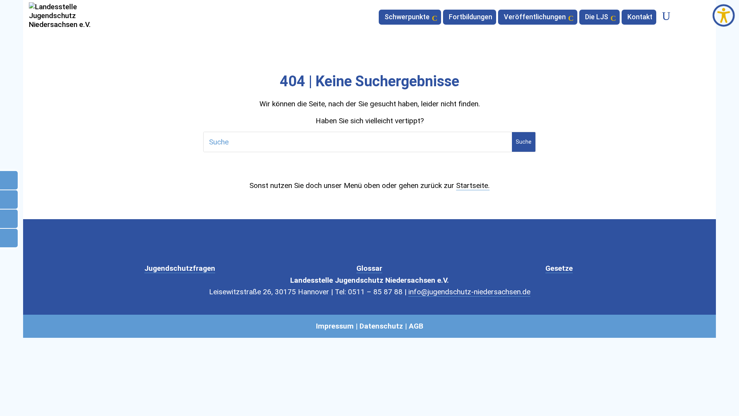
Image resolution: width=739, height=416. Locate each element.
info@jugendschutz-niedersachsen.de (469, 291)
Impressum (335, 326)
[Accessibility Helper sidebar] (723, 15)
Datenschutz (381, 326)
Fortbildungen (470, 17)
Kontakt (639, 17)
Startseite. (473, 185)
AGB (416, 326)
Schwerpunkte (407, 17)
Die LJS (596, 17)
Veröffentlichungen (535, 17)
